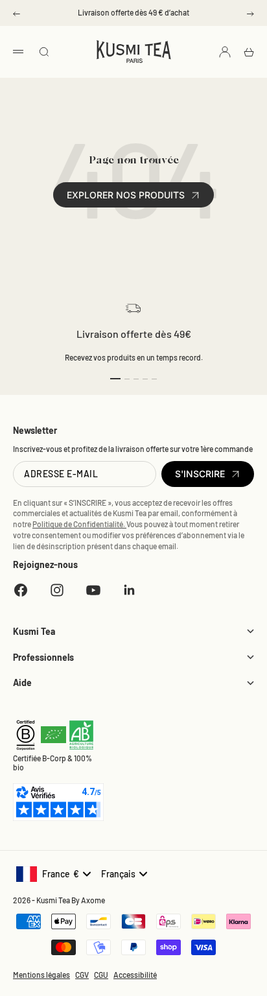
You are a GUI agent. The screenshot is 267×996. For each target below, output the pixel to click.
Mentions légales (41, 974)
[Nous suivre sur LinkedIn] (129, 590)
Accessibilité (135, 974)
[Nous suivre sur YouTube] (93, 590)
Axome (93, 900)
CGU (101, 974)
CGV (82, 974)
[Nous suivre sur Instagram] (57, 590)
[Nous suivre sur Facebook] (21, 590)
